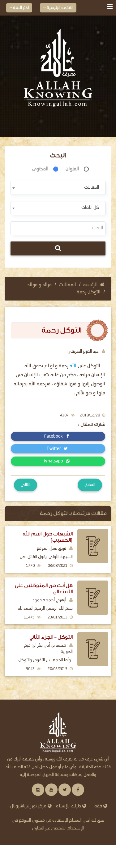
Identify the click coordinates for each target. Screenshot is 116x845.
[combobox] (58, 188)
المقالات (67, 284)
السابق (89, 485)
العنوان (72, 169)
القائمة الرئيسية (59, 8)
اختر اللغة (20, 8)
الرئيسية (90, 284)
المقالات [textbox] (91, 187)
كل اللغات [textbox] (90, 207)
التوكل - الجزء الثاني (51, 637)
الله (73, 366)
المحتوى (40, 169)
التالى (25, 485)
